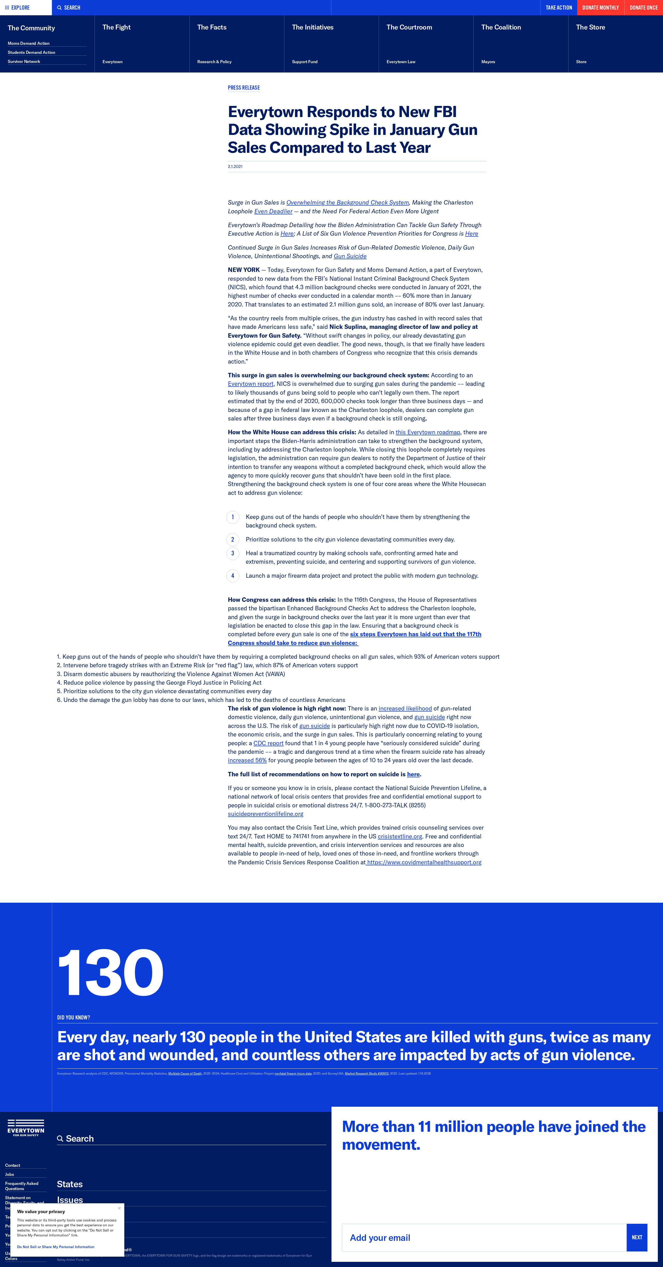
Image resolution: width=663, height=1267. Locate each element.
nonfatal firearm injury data (293, 1073)
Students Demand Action (31, 52)
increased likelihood (405, 708)
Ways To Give (83, 1231)
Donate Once (644, 7)
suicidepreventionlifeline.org (265, 813)
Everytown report (250, 383)
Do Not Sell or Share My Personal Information (55, 1246)
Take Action (559, 7)
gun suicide (429, 717)
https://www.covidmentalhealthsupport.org (423, 862)
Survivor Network (24, 61)
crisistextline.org (400, 836)
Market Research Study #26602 (366, 1073)
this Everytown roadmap (428, 432)
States (70, 1184)
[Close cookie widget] (119, 1208)
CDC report (269, 743)
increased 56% (247, 760)
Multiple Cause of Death (185, 1073)
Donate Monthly (600, 7)
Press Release (244, 87)
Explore (20, 7)
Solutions (76, 1215)
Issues (70, 1199)
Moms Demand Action (28, 43)
